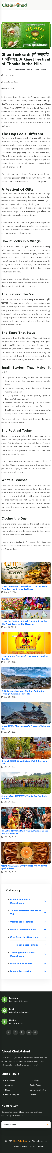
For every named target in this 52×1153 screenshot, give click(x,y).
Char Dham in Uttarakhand (24, 937)
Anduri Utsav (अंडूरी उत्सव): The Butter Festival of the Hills (24, 797)
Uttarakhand (10, 1080)
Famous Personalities (21, 971)
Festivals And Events (21, 963)
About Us (9, 1085)
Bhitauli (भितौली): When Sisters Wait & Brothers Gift (24, 762)
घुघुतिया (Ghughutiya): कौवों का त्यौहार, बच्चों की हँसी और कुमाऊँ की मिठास (24, 867)
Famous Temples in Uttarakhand (20, 901)
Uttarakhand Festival (23, 69)
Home (8, 69)
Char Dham (34, 1080)
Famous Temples (12, 1094)
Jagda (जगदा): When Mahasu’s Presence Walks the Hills (25, 727)
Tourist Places (35, 1085)
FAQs (32, 1146)
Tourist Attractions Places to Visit (25, 912)
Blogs (7, 1090)
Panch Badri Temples (27, 945)
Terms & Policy (20, 1146)
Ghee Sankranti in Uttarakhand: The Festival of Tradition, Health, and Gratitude (24, 588)
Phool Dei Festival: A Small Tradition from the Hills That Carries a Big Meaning (24, 622)
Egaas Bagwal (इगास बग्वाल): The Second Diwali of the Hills (24, 657)
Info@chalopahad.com (19, 1012)
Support (40, 1146)
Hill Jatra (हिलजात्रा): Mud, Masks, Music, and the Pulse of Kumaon (24, 832)
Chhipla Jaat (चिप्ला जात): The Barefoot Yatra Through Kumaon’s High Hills (22, 692)
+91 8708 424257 (17, 1023)
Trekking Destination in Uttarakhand (22, 954)
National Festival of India (23, 929)
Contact (33, 1094)
